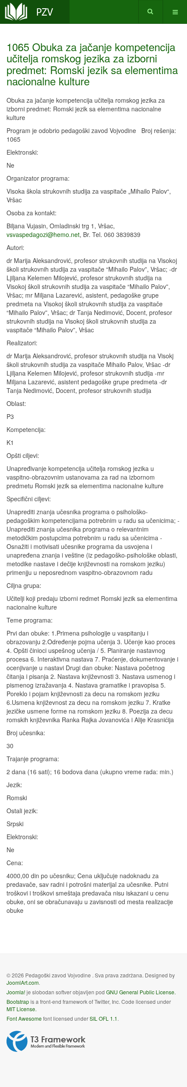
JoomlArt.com (23, 982)
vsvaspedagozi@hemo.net (43, 234)
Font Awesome (24, 1018)
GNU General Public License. (141, 992)
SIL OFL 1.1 (103, 1018)
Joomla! (16, 992)
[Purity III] (35, 12)
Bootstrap (18, 1001)
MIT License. (22, 1008)
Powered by (46, 1041)
